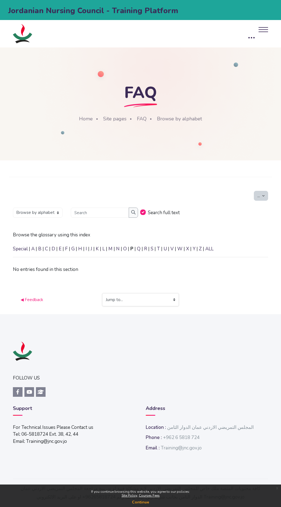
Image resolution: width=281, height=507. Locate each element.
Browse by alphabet (179, 118)
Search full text (164, 212)
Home (86, 118)
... (262, 196)
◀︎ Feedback (32, 299)
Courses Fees (149, 495)
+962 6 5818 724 (181, 437)
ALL (209, 249)
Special (20, 249)
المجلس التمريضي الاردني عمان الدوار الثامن (210, 427)
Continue (140, 502)
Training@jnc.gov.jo (181, 448)
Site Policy (129, 495)
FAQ (142, 118)
